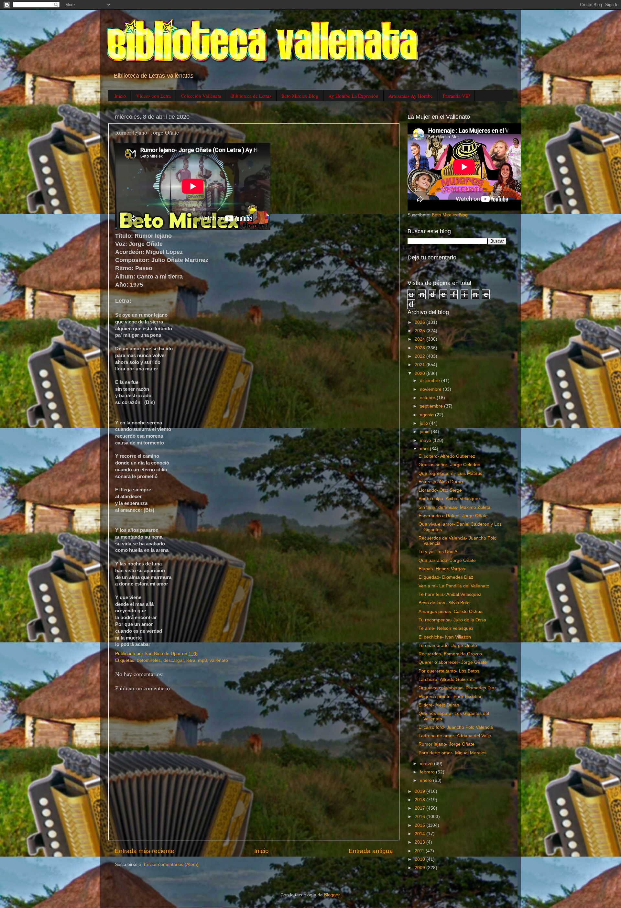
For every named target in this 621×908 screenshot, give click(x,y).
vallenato (219, 660)
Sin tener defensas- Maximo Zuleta (454, 507)
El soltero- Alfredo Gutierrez (447, 456)
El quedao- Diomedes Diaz (446, 577)
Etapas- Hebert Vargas (442, 568)
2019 (420, 791)
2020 (420, 373)
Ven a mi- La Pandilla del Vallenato (454, 586)
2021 (420, 364)
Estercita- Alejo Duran (441, 481)
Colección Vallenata (201, 96)
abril (425, 448)
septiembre (432, 406)
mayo (426, 440)
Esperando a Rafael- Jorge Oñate (453, 515)
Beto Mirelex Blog (299, 96)
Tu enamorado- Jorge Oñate (448, 645)
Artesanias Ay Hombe (410, 96)
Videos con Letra (153, 96)
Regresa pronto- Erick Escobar (450, 696)
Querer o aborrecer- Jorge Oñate (453, 662)
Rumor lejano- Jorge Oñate (446, 744)
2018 (420, 799)
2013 (420, 842)
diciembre (430, 380)
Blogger (332, 894)
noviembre (431, 389)
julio (424, 423)
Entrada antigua (371, 851)
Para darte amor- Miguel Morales (452, 752)
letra (190, 660)
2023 (420, 347)
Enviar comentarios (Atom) (171, 864)
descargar (173, 660)
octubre (428, 397)
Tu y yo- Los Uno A (438, 551)
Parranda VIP (456, 96)
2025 (420, 330)
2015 (420, 825)
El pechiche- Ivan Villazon (445, 637)
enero (426, 780)
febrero (428, 772)
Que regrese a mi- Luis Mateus (450, 473)
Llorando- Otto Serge (440, 490)
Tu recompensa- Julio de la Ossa (452, 620)
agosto (427, 414)
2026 (420, 322)
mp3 (202, 660)
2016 (420, 816)
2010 (420, 859)
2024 (420, 339)
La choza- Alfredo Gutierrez (447, 679)
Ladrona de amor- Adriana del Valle (455, 735)
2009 (420, 867)
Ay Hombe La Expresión (353, 96)
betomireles (149, 660)
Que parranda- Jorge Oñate (447, 560)
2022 (420, 356)
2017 (420, 808)
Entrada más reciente (144, 851)
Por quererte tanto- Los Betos (449, 671)
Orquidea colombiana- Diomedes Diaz (457, 687)
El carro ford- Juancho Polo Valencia (456, 727)
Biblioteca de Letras (251, 96)
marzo (427, 763)
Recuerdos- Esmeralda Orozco (450, 653)
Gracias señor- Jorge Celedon (449, 464)
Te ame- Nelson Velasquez (446, 628)
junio (425, 431)
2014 (420, 833)
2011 (420, 850)
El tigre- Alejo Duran (439, 705)
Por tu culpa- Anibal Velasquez (450, 498)
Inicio (120, 96)
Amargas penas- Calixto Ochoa (451, 611)
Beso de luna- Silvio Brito (444, 602)
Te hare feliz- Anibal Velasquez (450, 594)
